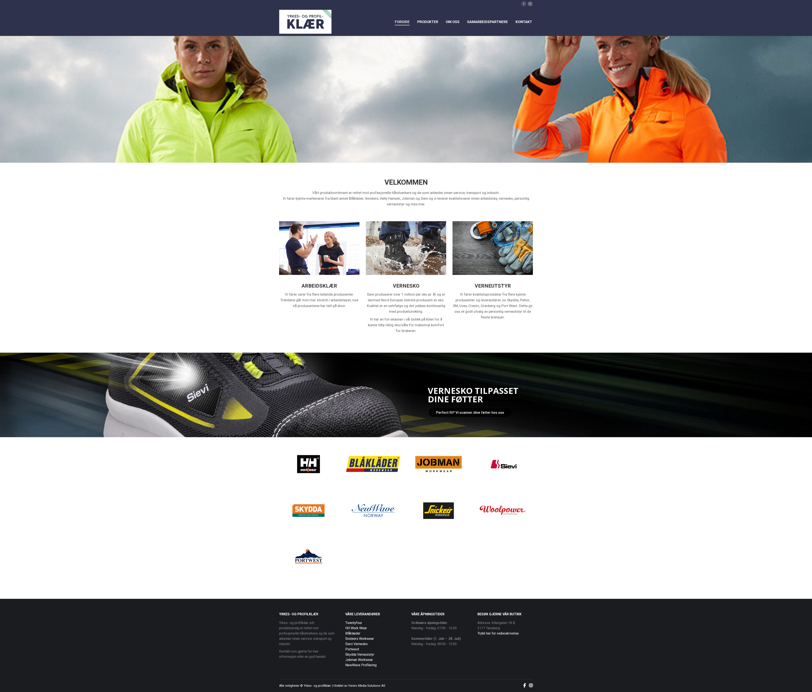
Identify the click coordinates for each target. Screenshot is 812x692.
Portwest (352, 649)
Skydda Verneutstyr (359, 654)
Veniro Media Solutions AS (366, 686)
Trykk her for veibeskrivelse (498, 633)
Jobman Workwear (359, 660)
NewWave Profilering (361, 665)
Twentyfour (353, 623)
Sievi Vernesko (356, 644)
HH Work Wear (356, 628)
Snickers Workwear (359, 639)
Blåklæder (352, 633)
